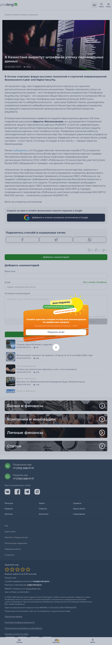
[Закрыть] (56, 347)
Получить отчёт (56, 332)
